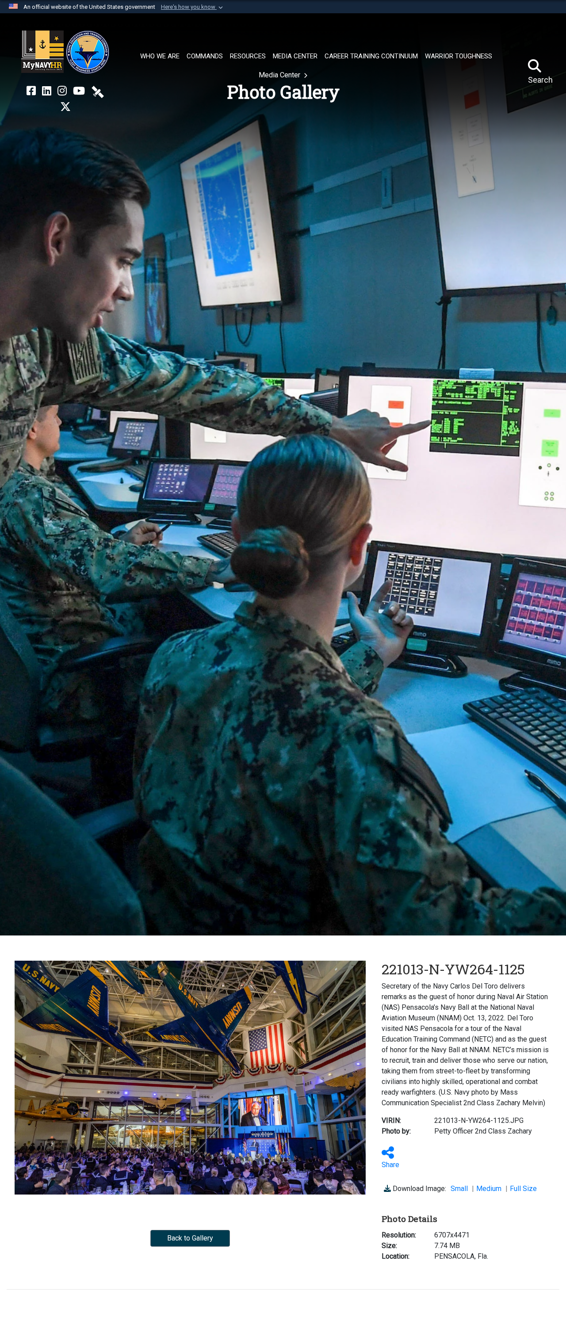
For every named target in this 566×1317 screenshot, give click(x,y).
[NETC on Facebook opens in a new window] (31, 91)
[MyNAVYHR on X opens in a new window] (65, 107)
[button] (193, 7)
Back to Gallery (190, 1238)
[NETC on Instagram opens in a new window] (62, 91)
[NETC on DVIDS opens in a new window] (97, 91)
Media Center (280, 75)
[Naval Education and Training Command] (65, 52)
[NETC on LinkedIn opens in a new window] (46, 91)
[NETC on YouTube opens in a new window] (79, 91)
